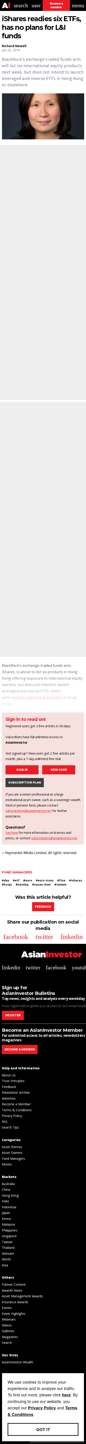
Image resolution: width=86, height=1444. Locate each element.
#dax (5, 880)
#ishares (75, 880)
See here (12, 832)
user (36, 5)
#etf (16, 880)
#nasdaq (22, 884)
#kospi (7, 884)
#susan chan (41, 884)
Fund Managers (17, 872)
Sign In (22, 769)
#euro (27, 880)
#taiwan (60, 884)
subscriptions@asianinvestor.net (29, 811)
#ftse (61, 880)
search (21, 5)
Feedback (43, 906)
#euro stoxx (44, 880)
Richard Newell (14, 46)
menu (78, 5)
